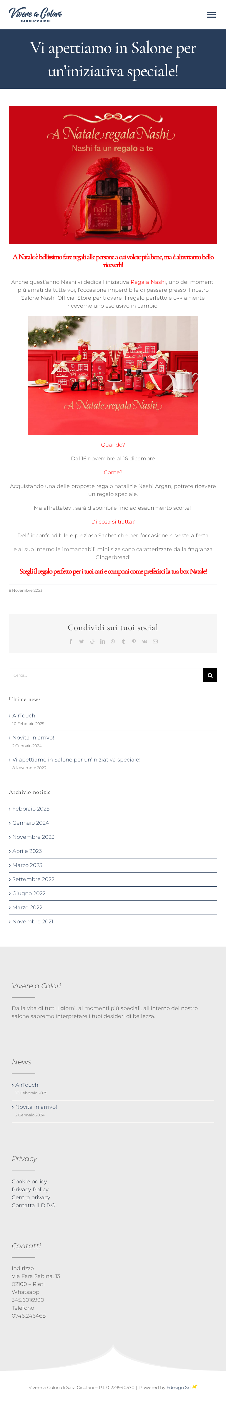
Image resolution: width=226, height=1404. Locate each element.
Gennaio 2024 (30, 823)
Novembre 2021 (32, 921)
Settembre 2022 (33, 879)
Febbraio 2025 (30, 809)
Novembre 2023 (33, 837)
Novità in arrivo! (33, 737)
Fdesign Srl (179, 1387)
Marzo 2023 (27, 865)
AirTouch (23, 715)
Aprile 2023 (27, 851)
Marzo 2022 (27, 907)
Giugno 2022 (29, 893)
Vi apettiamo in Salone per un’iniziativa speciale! (76, 759)
